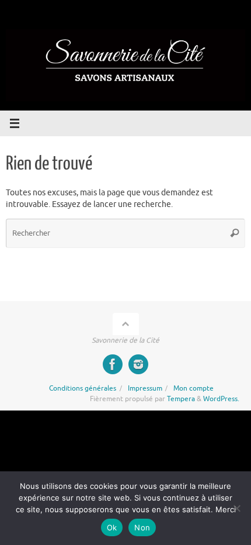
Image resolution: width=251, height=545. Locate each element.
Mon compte (193, 388)
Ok (112, 527)
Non (142, 527)
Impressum (145, 388)
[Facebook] (113, 364)
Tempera (181, 398)
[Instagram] (138, 364)
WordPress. (221, 398)
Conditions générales (82, 388)
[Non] (236, 508)
